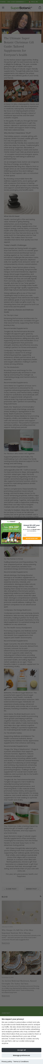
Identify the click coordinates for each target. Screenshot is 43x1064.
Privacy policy (7, 1061)
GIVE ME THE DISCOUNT (32, 538)
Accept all (21, 1050)
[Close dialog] (41, 521)
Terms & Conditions (21, 1061)
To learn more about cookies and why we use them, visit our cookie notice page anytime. (20, 1041)
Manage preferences (21, 1055)
